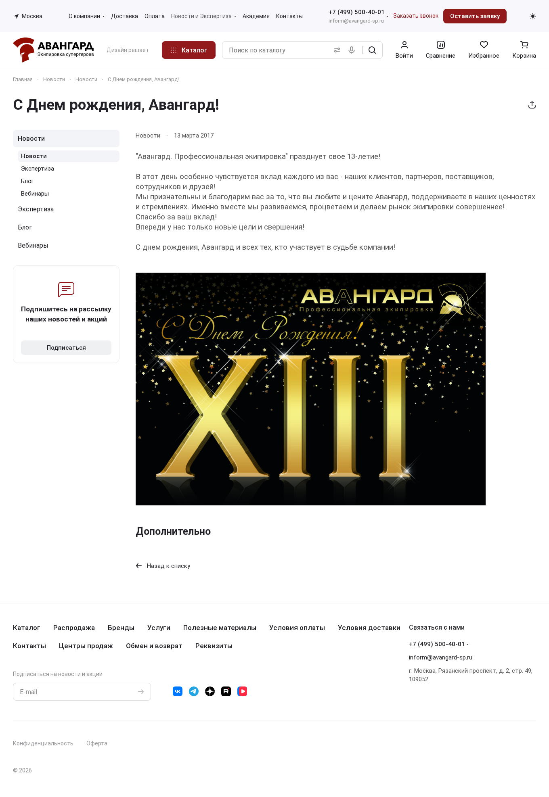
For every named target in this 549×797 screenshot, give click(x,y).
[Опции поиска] (335, 50)
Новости (31, 138)
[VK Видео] (242, 691)
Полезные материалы (219, 628)
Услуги (158, 628)
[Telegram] (194, 691)
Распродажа (74, 628)
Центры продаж (86, 646)
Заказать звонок (415, 16)
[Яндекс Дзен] (210, 691)
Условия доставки (369, 628)
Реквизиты (214, 646)
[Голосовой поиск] (353, 50)
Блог (27, 181)
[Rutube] (226, 691)
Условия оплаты (297, 628)
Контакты (29, 646)
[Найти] (372, 50)
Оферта (96, 743)
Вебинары (35, 193)
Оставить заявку (475, 16)
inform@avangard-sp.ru (356, 21)
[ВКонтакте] (177, 691)
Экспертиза (37, 168)
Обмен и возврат (154, 646)
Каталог (26, 628)
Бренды (121, 628)
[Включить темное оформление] (533, 16)
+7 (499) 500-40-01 (357, 12)
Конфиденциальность (43, 743)
